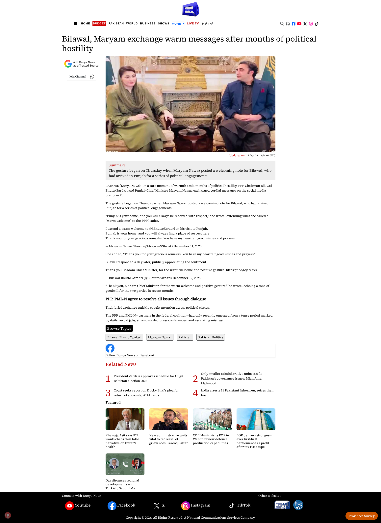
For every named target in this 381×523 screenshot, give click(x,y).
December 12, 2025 (186, 278)
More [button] (177, 23)
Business (148, 23)
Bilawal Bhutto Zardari (124, 337)
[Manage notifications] (8, 515)
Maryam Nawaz (160, 337)
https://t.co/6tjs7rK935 (242, 270)
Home (85, 23)
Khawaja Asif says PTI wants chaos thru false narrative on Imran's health (122, 441)
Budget (99, 23)
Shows (163, 23)
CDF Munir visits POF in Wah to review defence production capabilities (211, 439)
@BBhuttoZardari (162, 228)
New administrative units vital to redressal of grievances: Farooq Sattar (168, 439)
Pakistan (116, 23)
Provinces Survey (362, 516)
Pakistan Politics (210, 337)
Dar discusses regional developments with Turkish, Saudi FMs (122, 484)
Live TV (193, 23)
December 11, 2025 (187, 246)
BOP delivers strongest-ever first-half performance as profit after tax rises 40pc (254, 441)
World (132, 23)
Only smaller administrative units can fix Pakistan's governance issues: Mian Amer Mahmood (232, 378)
